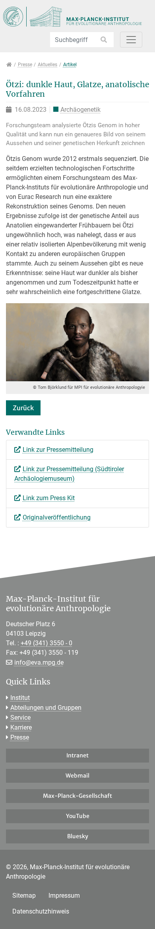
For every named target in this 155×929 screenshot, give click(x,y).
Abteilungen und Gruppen (45, 707)
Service (20, 717)
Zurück (23, 408)
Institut (20, 698)
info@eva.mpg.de (39, 662)
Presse (19, 737)
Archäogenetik (80, 110)
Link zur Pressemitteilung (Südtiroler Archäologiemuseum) (69, 473)
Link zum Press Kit (49, 498)
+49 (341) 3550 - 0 (46, 643)
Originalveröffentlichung (57, 517)
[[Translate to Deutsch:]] (77, 341)
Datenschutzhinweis (40, 911)
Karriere (21, 727)
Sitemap (24, 895)
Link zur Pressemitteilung (58, 449)
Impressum (64, 895)
